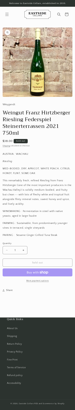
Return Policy (14, 344)
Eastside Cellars (26, 404)
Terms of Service (16, 367)
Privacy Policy (14, 351)
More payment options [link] (37, 281)
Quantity (7, 243)
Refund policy (15, 375)
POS (36, 404)
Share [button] (9, 290)
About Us (12, 328)
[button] (7, 14)
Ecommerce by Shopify (54, 404)
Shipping (6, 146)
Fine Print (12, 359)
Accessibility (14, 383)
